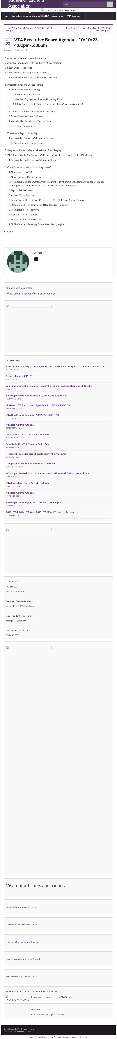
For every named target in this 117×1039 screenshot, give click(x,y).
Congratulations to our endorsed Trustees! (30, 463)
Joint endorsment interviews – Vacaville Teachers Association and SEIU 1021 (49, 385)
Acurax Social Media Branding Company (71, 1037)
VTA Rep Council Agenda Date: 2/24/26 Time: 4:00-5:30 (36, 395)
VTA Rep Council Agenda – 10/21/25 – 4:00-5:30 (32, 414)
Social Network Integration (40, 1037)
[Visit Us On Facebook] (19, 293)
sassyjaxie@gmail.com (16, 620)
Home (6, 16)
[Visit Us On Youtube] (43, 293)
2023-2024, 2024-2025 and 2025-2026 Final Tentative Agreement (42, 512)
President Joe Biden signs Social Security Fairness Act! (36, 453)
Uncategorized (20, 50)
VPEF (9, 976)
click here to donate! (24, 976)
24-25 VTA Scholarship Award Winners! (28, 434)
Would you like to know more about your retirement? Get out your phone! (48, 473)
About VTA (57, 16)
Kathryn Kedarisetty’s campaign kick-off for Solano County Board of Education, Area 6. (55, 366)
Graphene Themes (23, 1032)
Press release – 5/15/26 (19, 376)
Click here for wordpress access (47, 1014)
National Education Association (21, 907)
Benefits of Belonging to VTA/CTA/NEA (30, 16)
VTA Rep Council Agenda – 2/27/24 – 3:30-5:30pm (33, 502)
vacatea (9, 50)
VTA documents (75, 16)
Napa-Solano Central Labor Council (23, 959)
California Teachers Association (22, 924)
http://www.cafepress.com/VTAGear (50, 996)
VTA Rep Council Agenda (20, 424)
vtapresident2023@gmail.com (20, 606)
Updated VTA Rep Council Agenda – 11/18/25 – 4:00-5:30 (38, 405)
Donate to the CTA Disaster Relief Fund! (28, 444)
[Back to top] (110, 1032)
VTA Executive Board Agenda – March (27, 482)
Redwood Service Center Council (22, 942)
